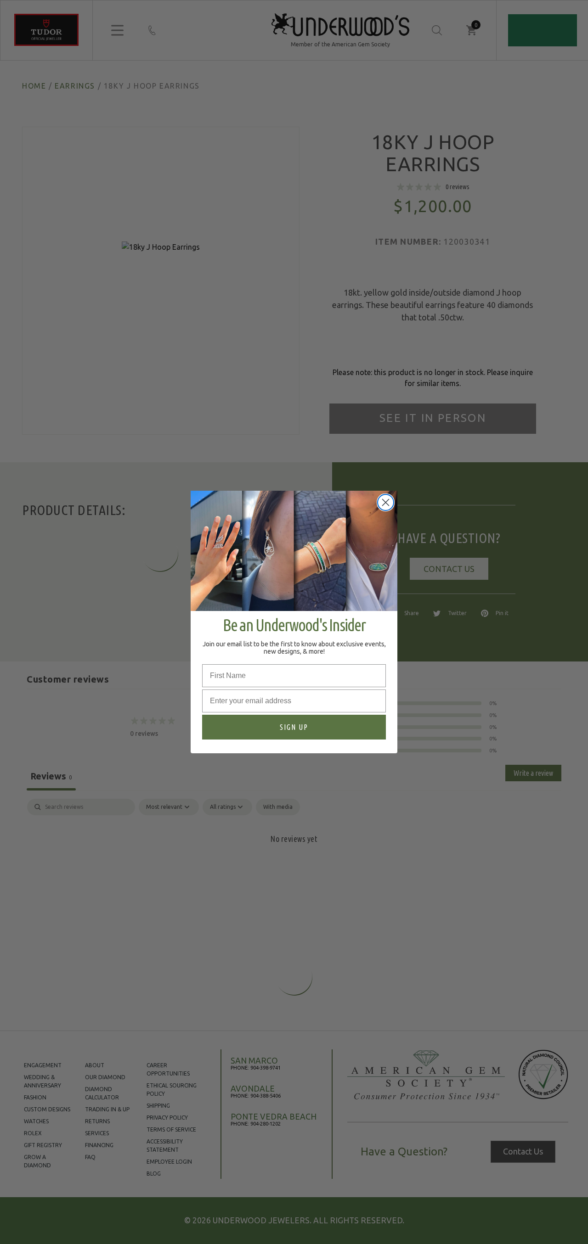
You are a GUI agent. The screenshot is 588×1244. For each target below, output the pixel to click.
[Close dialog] (386, 502)
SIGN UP (294, 727)
